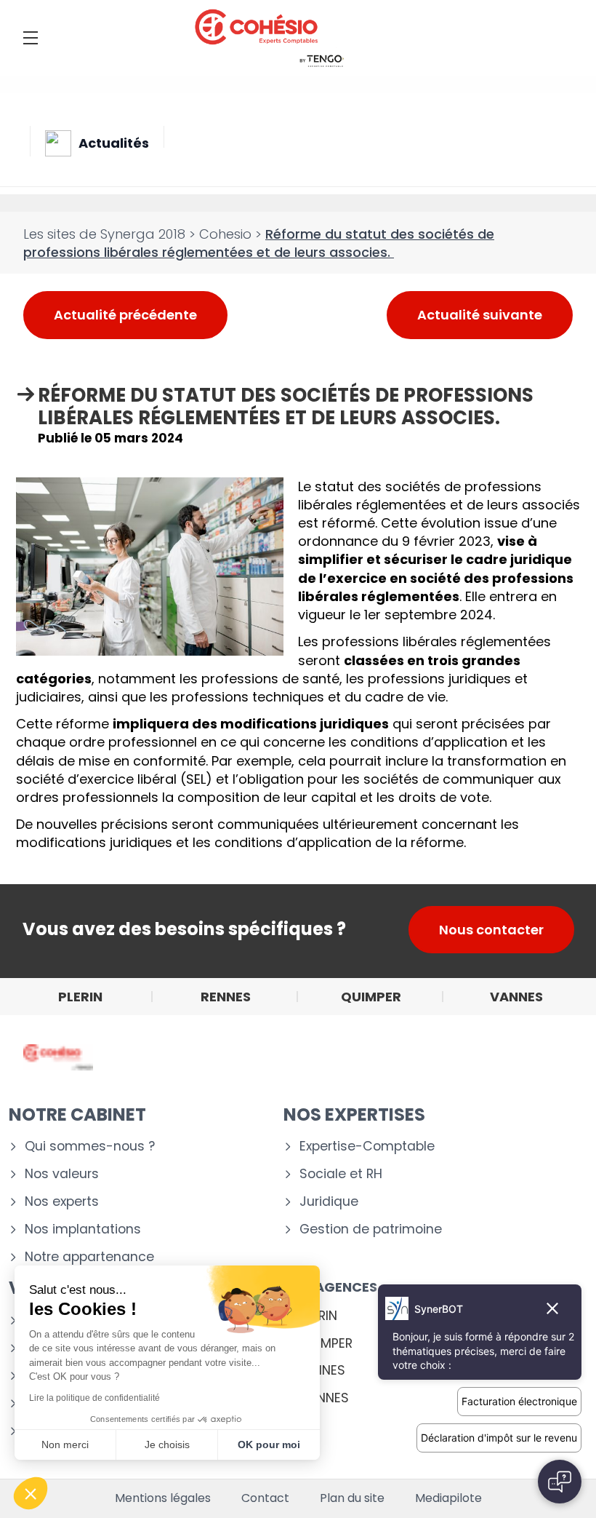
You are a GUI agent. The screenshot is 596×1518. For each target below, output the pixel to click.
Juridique (328, 1201)
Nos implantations (83, 1229)
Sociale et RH (340, 1174)
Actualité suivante (479, 315)
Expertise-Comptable (367, 1146)
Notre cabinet (77, 1114)
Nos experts (62, 1201)
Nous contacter (491, 930)
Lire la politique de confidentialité (94, 1398)
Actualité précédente (125, 315)
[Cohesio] (269, 38)
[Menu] (30, 37)
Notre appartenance (89, 1257)
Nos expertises (354, 1114)
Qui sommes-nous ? (90, 1146)
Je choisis (167, 1444)
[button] (30, 1493)
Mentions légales (163, 1498)
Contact (265, 1498)
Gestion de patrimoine (370, 1229)
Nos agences (330, 1287)
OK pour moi (269, 1444)
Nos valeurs (62, 1174)
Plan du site (352, 1498)
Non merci (65, 1444)
